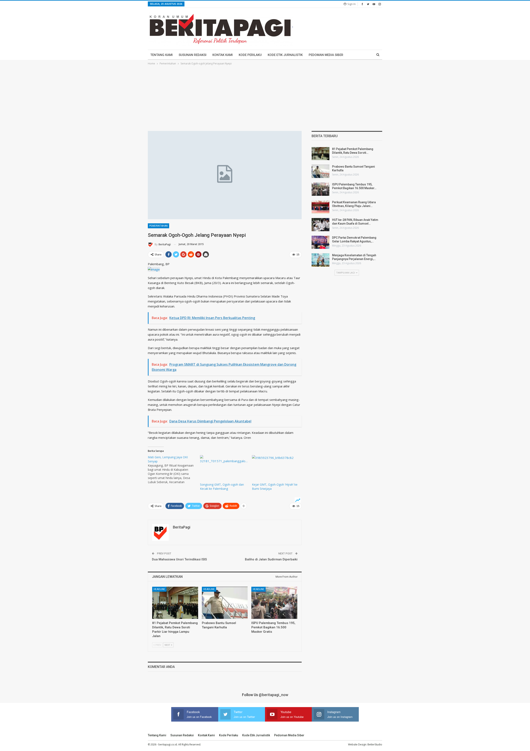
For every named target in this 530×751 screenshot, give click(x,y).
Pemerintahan (158, 225)
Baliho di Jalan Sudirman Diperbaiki (271, 559)
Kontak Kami (222, 55)
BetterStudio (374, 744)
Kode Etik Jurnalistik (285, 55)
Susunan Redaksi (192, 55)
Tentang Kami (161, 55)
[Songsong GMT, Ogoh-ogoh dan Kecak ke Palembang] (224, 469)
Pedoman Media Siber (326, 55)
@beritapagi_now (273, 695)
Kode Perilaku (250, 55)
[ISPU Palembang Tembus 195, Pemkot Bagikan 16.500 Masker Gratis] (274, 603)
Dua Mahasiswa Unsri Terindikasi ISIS (179, 559)
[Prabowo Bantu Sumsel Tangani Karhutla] (225, 603)
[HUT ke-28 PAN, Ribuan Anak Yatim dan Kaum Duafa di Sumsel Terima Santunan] (320, 224)
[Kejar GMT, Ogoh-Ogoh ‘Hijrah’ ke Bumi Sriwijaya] (276, 469)
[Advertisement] (265, 97)
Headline (159, 589)
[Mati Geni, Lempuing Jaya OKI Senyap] (174, 469)
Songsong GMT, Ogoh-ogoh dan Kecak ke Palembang (222, 487)
